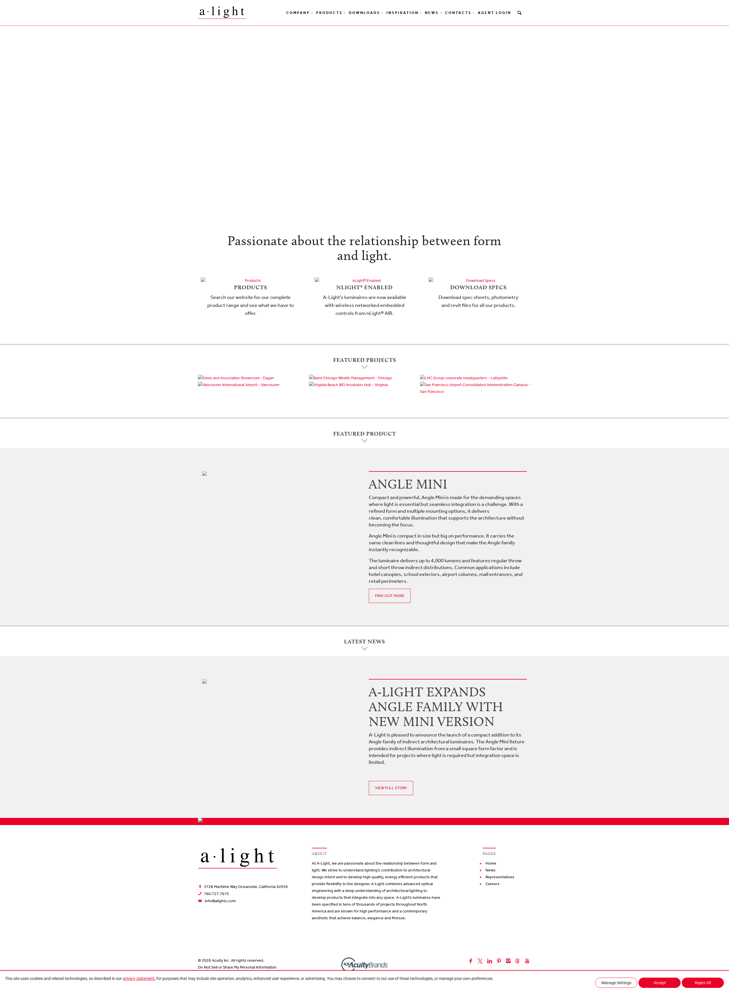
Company (298, 13)
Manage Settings (616, 982)
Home (491, 863)
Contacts (458, 13)
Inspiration (402, 13)
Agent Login (494, 13)
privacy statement (139, 978)
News (432, 13)
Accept (660, 982)
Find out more (389, 595)
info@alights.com (220, 900)
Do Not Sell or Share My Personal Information (237, 967)
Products (329, 13)
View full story (391, 787)
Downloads (364, 13)
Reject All (703, 982)
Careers (492, 883)
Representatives (500, 877)
